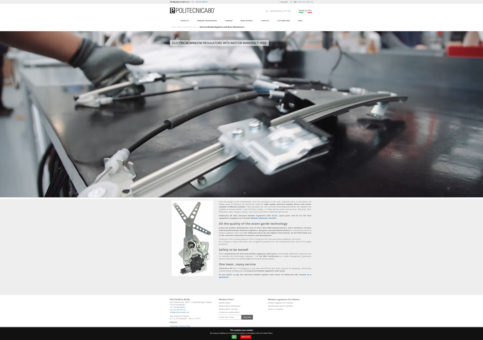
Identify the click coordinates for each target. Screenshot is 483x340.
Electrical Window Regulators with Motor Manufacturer (222, 27)
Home (174, 27)
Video (300, 21)
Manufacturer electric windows (280, 306)
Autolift (272, 218)
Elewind (254, 218)
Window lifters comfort (228, 309)
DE (308, 2)
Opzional (263, 218)
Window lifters (224, 303)
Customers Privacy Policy (180, 326)
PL (312, 2)
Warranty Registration (207, 21)
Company (229, 21)
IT (291, 2)
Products (184, 21)
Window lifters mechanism (229, 306)
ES (304, 2)
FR (299, 2)
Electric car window (276, 309)
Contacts (265, 21)
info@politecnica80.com (179, 2)
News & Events (247, 21)
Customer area (283, 21)
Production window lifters (229, 312)
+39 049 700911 (201, 2)
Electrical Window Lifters (188, 27)
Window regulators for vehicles (280, 303)
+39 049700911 (179, 307)
